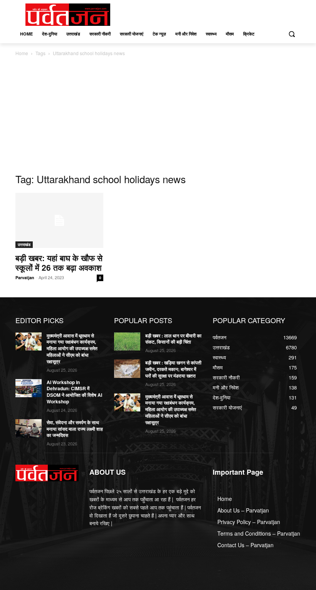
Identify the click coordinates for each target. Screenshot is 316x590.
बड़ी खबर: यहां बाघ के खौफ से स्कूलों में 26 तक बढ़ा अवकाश (59, 262)
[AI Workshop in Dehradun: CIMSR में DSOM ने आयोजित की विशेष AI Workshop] (28, 388)
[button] (291, 34)
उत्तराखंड (24, 244)
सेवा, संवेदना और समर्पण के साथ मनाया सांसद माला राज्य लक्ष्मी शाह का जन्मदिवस (75, 429)
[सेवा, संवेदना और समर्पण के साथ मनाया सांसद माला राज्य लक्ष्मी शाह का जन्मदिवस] (28, 428)
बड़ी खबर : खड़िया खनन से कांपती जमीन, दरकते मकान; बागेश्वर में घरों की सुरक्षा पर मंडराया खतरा (173, 369)
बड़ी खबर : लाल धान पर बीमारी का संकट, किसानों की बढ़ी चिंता (173, 339)
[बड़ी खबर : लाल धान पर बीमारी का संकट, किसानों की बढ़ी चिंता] (127, 341)
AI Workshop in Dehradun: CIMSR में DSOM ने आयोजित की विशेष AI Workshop (74, 392)
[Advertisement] (158, 115)
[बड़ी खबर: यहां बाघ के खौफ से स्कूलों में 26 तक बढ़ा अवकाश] (59, 220)
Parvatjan (24, 277)
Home (21, 53)
